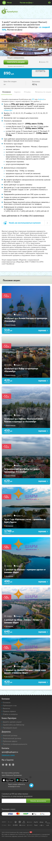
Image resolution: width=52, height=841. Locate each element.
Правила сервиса (9, 711)
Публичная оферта (10, 741)
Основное (6, 92)
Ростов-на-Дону (26, 2)
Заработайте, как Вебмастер (13, 725)
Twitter (9, 764)
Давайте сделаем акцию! (12, 722)
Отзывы (27, 92)
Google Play (22, 780)
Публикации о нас (10, 705)
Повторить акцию (16, 62)
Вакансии (6, 708)
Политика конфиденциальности (15, 744)
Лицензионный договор (12, 738)
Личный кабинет (49, 2)
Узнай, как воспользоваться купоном (25, 223)
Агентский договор (10, 735)
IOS (33, 99)
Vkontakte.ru (6, 764)
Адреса (17, 92)
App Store (8, 780)
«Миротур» (8, 110)
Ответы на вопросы (10, 714)
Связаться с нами (8, 755)
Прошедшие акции (10, 728)
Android (41, 99)
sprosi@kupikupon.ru (10, 752)
